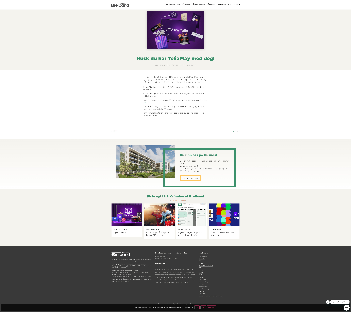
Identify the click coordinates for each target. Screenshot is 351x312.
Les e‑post (202, 279)
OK (197, 307)
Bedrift (201, 263)
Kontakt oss (203, 286)
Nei (203, 307)
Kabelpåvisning (204, 289)
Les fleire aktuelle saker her (175, 200)
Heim (201, 270)
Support (201, 291)
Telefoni (201, 268)
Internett (202, 258)
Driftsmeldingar (204, 282)
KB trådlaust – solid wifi (206, 265)
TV (200, 261)
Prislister (201, 275)
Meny (236, 4)
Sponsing (202, 293)
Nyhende (202, 277)
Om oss (201, 284)
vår (144, 103)
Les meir (211, 307)
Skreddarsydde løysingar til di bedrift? (210, 296)
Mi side (201, 272)
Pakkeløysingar (224, 4)
